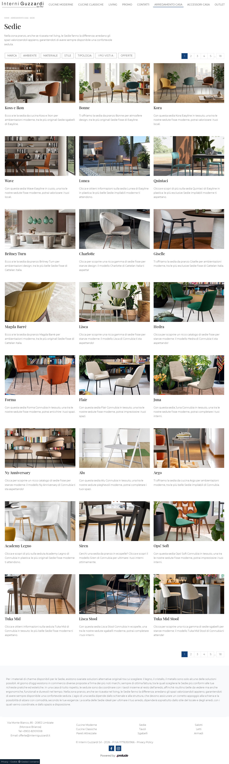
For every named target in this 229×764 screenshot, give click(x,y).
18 (220, 56)
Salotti (199, 724)
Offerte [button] (127, 55)
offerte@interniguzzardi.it (34, 735)
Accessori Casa (198, 4)
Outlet (220, 4)
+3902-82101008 (32, 731)
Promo (127, 4)
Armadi (198, 733)
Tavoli (142, 729)
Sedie (32, 18)
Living (113, 4)
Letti (198, 729)
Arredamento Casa (168, 4)
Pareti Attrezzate (86, 733)
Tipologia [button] (84, 55)
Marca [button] (12, 55)
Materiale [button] (50, 55)
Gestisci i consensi (30, 761)
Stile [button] (67, 55)
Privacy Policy (145, 742)
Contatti (143, 4)
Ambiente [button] (30, 55)
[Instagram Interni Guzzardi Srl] (118, 748)
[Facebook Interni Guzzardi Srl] (111, 748)
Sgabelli (143, 733)
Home (6, 18)
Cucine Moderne (61, 4)
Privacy (4, 761)
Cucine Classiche (91, 4)
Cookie (13, 761)
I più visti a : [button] (106, 55)
